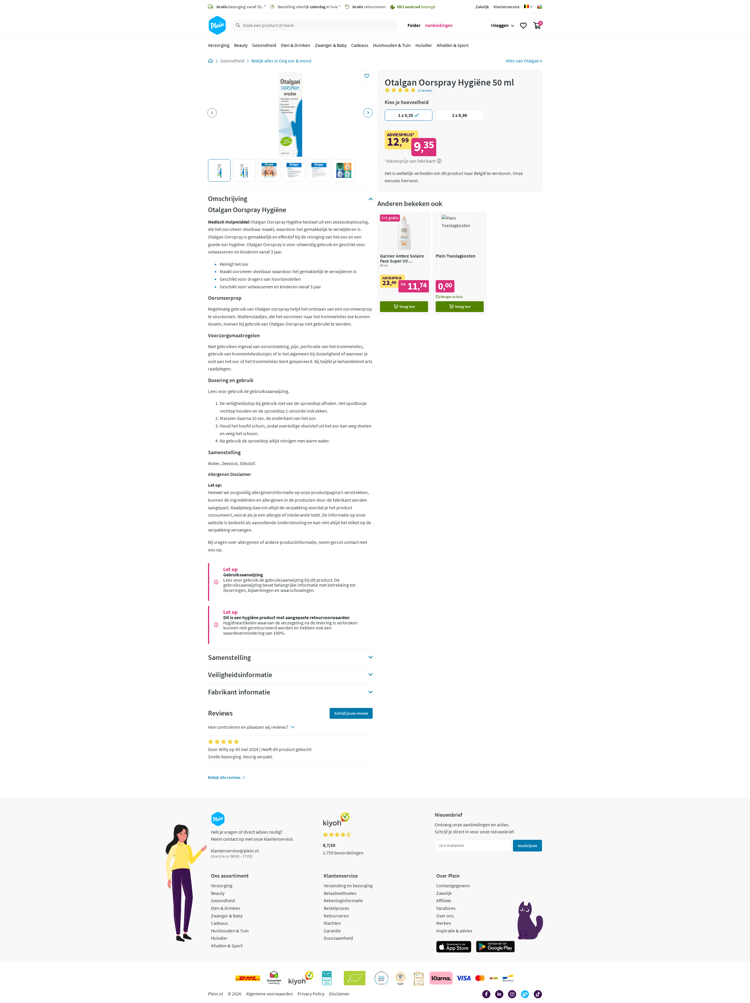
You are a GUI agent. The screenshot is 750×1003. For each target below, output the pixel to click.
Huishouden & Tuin (392, 45)
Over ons (445, 916)
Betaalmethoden (340, 893)
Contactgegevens (453, 885)
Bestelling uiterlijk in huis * (308, 6)
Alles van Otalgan (523, 60)
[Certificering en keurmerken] (354, 978)
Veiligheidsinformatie (240, 675)
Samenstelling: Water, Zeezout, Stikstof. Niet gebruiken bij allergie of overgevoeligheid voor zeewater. (268, 659)
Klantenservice (506, 6)
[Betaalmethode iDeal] (493, 978)
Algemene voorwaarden (269, 994)
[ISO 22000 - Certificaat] (382, 978)
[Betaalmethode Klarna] (441, 978)
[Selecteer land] (528, 7)
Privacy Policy (311, 994)
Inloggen (500, 25)
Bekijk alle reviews (224, 777)
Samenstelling (229, 657)
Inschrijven (527, 845)
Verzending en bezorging (348, 885)
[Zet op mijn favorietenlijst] (367, 76)
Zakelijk (482, 6)
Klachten (332, 923)
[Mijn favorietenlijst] (523, 25)
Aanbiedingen (439, 25)
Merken (443, 923)
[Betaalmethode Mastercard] (480, 978)
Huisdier (423, 45)
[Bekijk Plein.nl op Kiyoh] (301, 978)
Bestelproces (336, 908)
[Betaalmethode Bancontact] (508, 978)
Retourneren (336, 916)
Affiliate (443, 900)
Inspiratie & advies (454, 931)
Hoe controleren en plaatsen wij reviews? (248, 727)
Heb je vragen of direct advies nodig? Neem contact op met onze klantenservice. (252, 835)
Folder (414, 25)
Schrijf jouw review (351, 713)
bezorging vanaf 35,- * (241, 6)
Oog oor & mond (295, 60)
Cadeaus (359, 45)
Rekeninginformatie (343, 900)
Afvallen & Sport (452, 45)
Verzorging (218, 45)
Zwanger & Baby (331, 45)
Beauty (241, 45)
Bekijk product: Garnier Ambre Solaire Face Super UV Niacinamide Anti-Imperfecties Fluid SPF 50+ (404, 263)
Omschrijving (227, 198)
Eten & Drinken (295, 45)
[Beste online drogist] (400, 978)
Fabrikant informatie (239, 692)
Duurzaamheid (338, 938)
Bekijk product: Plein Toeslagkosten (459, 263)
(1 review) (425, 90)
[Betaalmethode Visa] (463, 978)
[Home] (210, 60)
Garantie (332, 931)
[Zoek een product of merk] (236, 25)
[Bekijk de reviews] (401, 90)
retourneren (369, 6)
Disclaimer (339, 994)
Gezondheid (264, 45)
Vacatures (446, 908)
